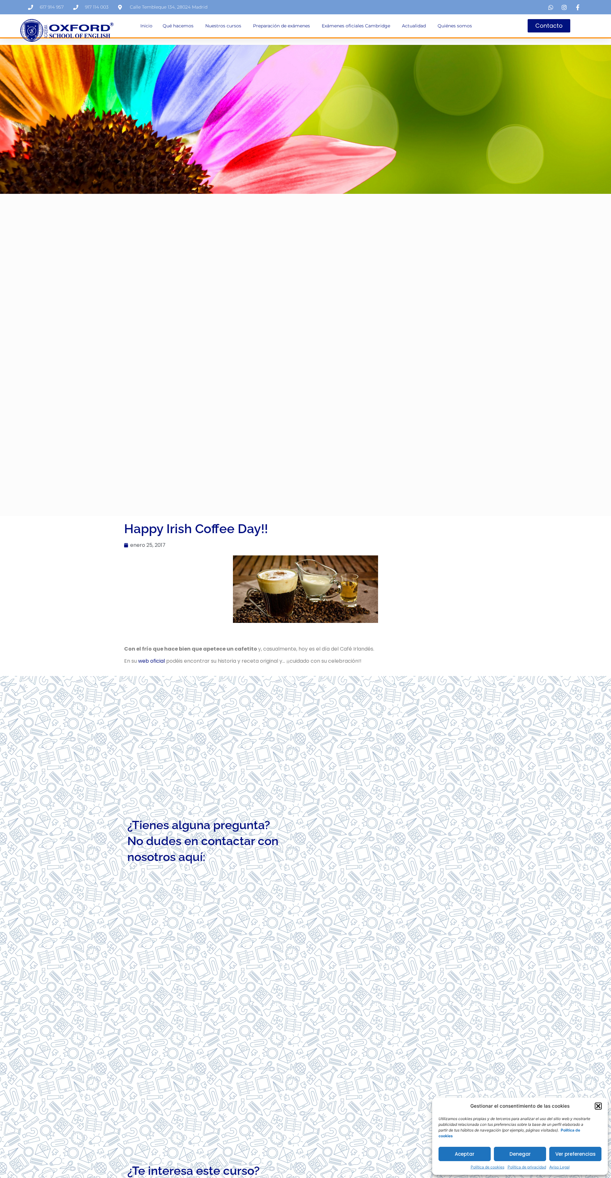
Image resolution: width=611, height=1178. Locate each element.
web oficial (151, 661)
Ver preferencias (575, 1154)
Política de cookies (487, 1167)
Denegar (520, 1154)
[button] (598, 1106)
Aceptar (464, 1154)
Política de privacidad (527, 1167)
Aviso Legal (559, 1167)
